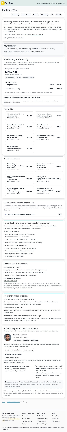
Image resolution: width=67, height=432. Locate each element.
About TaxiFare (26, 416)
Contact (24, 424)
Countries (61, 3)
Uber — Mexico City (10, 280)
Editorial (58, 15)
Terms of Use (55, 418)
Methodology (44, 15)
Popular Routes (26, 15)
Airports (54, 3)
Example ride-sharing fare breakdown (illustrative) (22, 97)
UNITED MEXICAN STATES (13, 402)
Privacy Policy (55, 416)
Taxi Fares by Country (42, 418)
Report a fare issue (36, 34)
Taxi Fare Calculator (43, 3)
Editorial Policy (16, 350)
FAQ (52, 15)
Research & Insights (42, 424)
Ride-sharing (15, 15)
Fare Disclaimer (56, 421)
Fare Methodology (27, 421)
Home (3, 402)
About (7, 350)
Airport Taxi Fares (41, 421)
